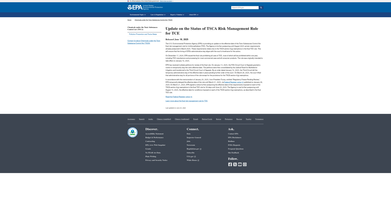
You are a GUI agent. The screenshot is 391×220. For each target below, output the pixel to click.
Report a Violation (176, 14)
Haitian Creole (207, 119)
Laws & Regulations (157, 14)
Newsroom (191, 145)
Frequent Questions (236, 149)
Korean (218, 119)
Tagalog (248, 119)
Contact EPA (233, 134)
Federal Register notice (232, 82)
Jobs (188, 141)
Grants (148, 149)
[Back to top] (385, 214)
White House (192, 160)
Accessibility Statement (154, 134)
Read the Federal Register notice (178, 97)
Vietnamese (259, 119)
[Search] (261, 7)
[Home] (145, 7)
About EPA (192, 14)
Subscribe (190, 153)
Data (189, 134)
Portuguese (229, 119)
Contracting (150, 141)
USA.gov (190, 156)
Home (129, 20)
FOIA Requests (234, 145)
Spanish (141, 119)
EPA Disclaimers (234, 137)
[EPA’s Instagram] (245, 164)
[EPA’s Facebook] (230, 164)
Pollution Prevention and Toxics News (143, 34)
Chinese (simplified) (164, 119)
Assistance (131, 119)
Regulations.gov (193, 149)
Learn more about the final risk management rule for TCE (187, 101)
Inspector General (194, 137)
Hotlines (231, 141)
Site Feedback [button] (233, 153)
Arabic (150, 119)
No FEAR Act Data (153, 153)
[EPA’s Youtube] (240, 164)
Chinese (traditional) (182, 119)
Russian (239, 119)
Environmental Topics (137, 14)
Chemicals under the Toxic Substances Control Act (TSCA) (153, 20)
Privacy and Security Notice (156, 160)
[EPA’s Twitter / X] (235, 164)
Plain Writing (150, 156)
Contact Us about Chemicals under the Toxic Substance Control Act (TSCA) (143, 42)
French (195, 119)
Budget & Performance (154, 137)
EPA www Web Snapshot (155, 145)
